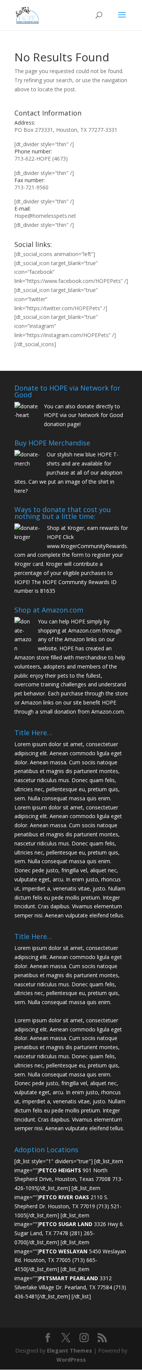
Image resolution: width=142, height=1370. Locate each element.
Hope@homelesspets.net (45, 215)
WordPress (71, 1359)
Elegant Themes (69, 1350)
